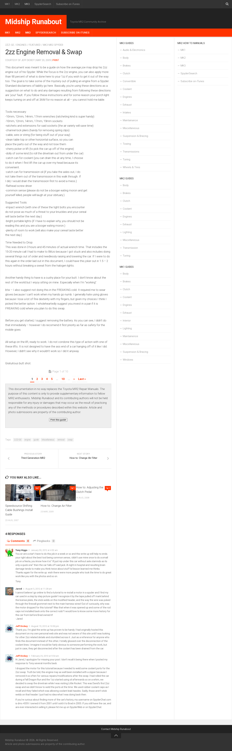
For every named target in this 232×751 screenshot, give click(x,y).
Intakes (127, 112)
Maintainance (130, 120)
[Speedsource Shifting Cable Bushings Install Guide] (22, 492)
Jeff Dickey (21, 626)
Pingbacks (45, 541)
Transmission (130, 247)
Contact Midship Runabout (116, 729)
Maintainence (130, 336)
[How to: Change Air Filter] (58, 492)
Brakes (127, 65)
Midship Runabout (33, 22)
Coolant (127, 89)
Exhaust (127, 104)
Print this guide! (58, 420)
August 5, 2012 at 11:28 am (38, 588)
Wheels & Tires (131, 167)
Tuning (126, 159)
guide (36, 440)
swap (70, 440)
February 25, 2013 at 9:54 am (45, 656)
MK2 (17, 4)
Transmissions (131, 151)
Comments (20, 541)
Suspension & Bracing (135, 136)
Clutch (126, 73)
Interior (127, 320)
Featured (35, 44)
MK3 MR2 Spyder (53, 44)
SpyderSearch (42, 4)
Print (55, 60)
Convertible (129, 81)
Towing (127, 143)
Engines (21, 44)
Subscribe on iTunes (68, 4)
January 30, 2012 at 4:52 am (44, 550)
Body (126, 57)
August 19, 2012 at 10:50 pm (45, 626)
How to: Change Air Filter (56, 505)
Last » (82, 379)
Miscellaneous (48, 440)
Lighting (127, 232)
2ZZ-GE (9, 44)
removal (61, 440)
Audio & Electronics (134, 50)
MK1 (7, 4)
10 (63, 379)
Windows (128, 359)
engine (27, 440)
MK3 (27, 4)
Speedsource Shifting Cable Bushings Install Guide (19, 510)
